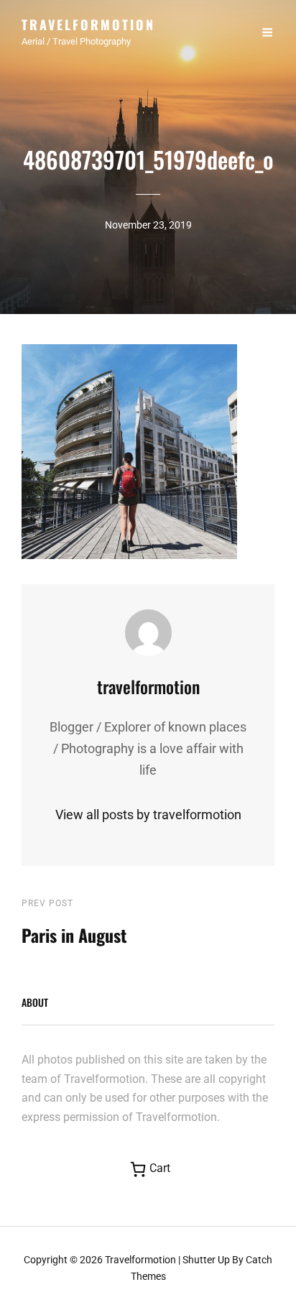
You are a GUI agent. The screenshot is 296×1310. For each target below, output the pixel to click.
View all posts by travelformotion (148, 814)
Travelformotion (88, 24)
